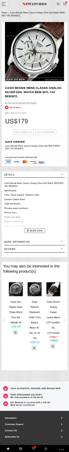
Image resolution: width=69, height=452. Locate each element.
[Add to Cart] (15, 332)
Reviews (9, 249)
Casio (7, 146)
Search (58, 4)
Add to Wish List (23, 132)
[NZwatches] (34, 4)
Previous (4, 320)
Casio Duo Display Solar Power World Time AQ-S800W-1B (15, 312)
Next (64, 320)
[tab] (34, 174)
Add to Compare (45, 132)
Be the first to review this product (20, 102)
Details (9, 174)
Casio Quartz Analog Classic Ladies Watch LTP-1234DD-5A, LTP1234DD (53, 317)
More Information (17, 241)
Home (4, 12)
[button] (21, 83)
